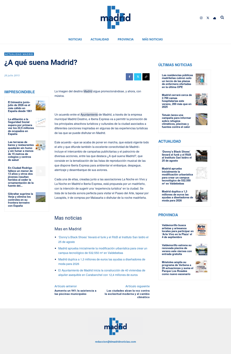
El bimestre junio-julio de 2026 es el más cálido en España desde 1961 (20, 106)
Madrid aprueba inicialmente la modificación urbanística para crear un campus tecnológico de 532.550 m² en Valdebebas (177, 175)
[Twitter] (208, 18)
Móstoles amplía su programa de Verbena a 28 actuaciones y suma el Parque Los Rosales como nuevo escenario (177, 268)
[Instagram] (201, 18)
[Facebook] (129, 76)
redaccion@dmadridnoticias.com (115, 341)
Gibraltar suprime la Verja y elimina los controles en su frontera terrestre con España (20, 200)
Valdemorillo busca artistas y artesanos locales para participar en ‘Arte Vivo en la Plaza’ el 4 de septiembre (178, 231)
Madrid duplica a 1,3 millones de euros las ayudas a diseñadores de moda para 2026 (177, 195)
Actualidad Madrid (19, 54)
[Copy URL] (146, 76)
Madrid (88, 91)
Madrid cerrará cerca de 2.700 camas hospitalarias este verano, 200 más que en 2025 (177, 101)
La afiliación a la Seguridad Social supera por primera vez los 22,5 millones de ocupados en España (21, 126)
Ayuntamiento (89, 114)
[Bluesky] (214, 18)
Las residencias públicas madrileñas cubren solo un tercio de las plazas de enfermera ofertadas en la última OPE (177, 81)
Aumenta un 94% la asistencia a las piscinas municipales (75, 292)
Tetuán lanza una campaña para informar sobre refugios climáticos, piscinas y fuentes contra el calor (176, 121)
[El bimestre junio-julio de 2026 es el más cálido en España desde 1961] (40, 105)
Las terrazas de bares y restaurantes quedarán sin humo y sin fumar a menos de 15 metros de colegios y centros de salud (21, 151)
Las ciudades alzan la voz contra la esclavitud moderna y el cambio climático (127, 294)
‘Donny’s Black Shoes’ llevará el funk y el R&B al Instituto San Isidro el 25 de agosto (177, 155)
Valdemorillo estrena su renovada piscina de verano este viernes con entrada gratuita (177, 249)
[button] (222, 17)
